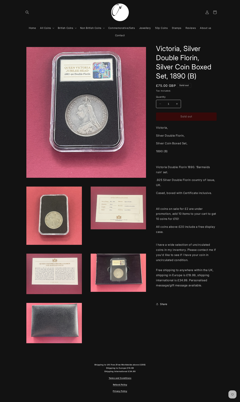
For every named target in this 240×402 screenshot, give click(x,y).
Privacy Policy (120, 391)
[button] (27, 12)
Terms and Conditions (120, 378)
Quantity (161, 96)
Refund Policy (120, 385)
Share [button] (163, 304)
